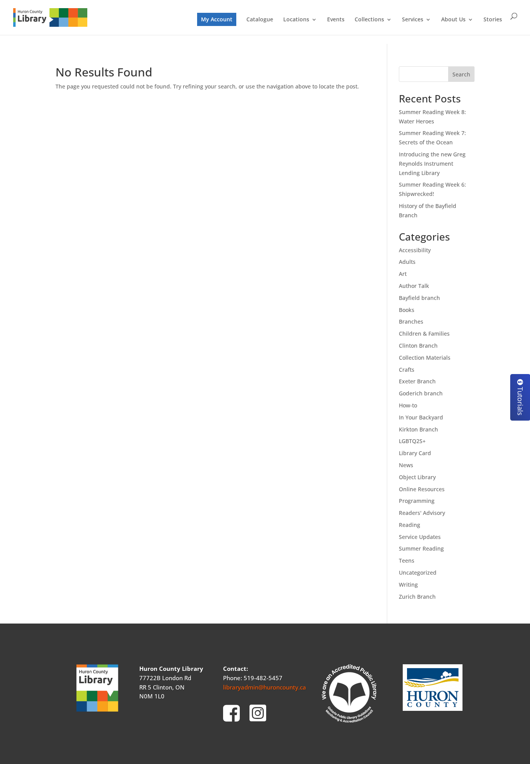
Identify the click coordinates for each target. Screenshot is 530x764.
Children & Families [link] (424, 333)
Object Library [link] (417, 477)
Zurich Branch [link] (417, 596)
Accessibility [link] (415, 250)
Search (461, 74)
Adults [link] (407, 261)
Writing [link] (408, 584)
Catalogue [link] (259, 20)
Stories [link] (492, 20)
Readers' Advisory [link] (422, 512)
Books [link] (406, 310)
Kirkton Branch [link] (418, 429)
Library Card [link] (415, 453)
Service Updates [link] (420, 537)
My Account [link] (216, 19)
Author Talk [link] (414, 285)
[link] (50, 17)
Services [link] (412, 20)
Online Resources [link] (422, 489)
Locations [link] (296, 20)
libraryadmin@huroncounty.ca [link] (264, 687)
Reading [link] (409, 524)
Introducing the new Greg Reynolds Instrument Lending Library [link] (432, 164)
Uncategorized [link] (417, 572)
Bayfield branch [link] (419, 297)
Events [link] (336, 20)
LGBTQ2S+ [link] (412, 441)
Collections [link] (369, 20)
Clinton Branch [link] (418, 345)
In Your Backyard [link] (421, 417)
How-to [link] (408, 405)
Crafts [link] (406, 369)
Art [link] (403, 273)
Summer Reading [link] (421, 548)
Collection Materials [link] (424, 357)
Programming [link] (417, 500)
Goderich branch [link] (421, 393)
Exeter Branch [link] (417, 381)
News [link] (406, 465)
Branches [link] (411, 321)
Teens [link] (406, 560)
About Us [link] (453, 20)
